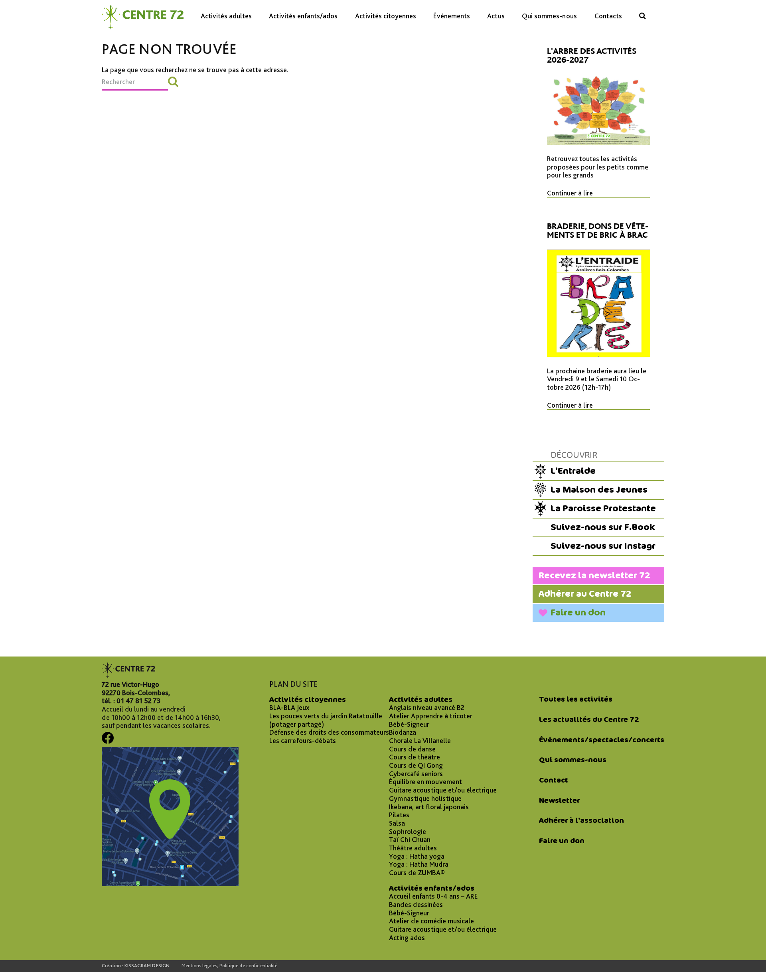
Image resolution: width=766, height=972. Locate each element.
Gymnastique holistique (425, 798)
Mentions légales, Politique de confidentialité (229, 965)
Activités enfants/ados (303, 16)
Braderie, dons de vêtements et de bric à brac (597, 230)
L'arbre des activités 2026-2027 (591, 55)
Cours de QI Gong (416, 765)
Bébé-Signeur (409, 724)
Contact (553, 780)
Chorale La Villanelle (420, 741)
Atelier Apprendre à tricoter (430, 716)
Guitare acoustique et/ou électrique (443, 790)
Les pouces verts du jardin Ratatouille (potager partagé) (325, 720)
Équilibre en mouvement (425, 782)
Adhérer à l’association (581, 820)
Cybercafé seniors (416, 774)
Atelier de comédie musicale (431, 921)
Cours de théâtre (414, 757)
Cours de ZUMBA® (417, 873)
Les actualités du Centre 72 (589, 719)
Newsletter (559, 800)
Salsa (397, 823)
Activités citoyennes (385, 16)
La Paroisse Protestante (603, 508)
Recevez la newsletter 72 (594, 575)
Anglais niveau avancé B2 (426, 708)
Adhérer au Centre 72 (585, 593)
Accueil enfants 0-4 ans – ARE (433, 896)
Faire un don (578, 612)
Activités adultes (226, 16)
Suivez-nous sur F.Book (603, 527)
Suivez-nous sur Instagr (603, 545)
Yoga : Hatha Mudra (418, 864)
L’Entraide (573, 470)
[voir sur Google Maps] (170, 883)
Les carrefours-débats (302, 741)
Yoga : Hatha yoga (416, 856)
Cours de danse (412, 749)
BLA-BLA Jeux (289, 708)
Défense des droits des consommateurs (329, 732)
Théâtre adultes (413, 848)
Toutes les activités (575, 699)
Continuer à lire (570, 193)
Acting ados (407, 938)
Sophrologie (407, 832)
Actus (496, 16)
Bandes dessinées (416, 905)
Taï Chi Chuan (409, 840)
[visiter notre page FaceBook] (108, 740)
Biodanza (402, 732)
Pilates (399, 815)
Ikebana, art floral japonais (429, 807)
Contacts (608, 16)
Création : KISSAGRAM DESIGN (136, 965)
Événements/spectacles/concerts (601, 739)
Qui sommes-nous (549, 16)
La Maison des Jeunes (599, 489)
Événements (451, 16)
